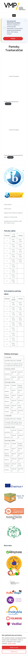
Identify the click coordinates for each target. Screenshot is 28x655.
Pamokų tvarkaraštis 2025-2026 (11, 101)
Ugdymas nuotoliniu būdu (10, 217)
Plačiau (13, 38)
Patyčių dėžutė (8, 204)
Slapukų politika (12, 643)
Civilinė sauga (7, 208)
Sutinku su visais (14, 647)
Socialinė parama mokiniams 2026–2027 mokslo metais (13, 222)
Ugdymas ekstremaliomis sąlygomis (13, 213)
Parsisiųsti (8, 103)
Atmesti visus (14, 651)
